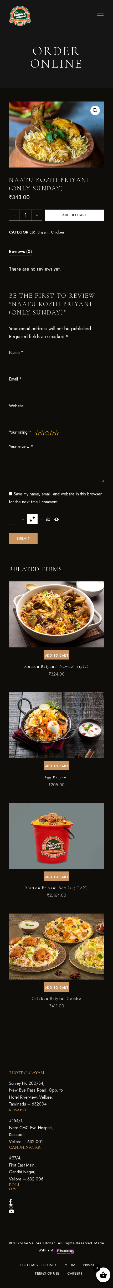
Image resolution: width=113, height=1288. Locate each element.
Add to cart (74, 214)
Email (15, 379)
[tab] (20, 251)
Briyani (43, 232)
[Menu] (99, 14)
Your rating (20, 432)
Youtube (11, 1211)
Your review (21, 447)
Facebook (10, 1201)
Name (16, 352)
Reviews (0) (20, 252)
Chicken (57, 232)
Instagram (11, 1206)
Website (16, 406)
